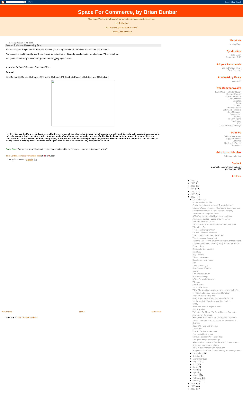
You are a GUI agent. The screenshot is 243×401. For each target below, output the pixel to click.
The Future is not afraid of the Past (208, 235)
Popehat (237, 105)
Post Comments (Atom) (27, 317)
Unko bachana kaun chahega (206, 345)
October (197, 356)
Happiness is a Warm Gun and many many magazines (217, 350)
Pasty (238, 103)
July (195, 364)
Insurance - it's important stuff (206, 213)
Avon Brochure (234, 70)
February (197, 378)
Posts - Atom (235, 55)
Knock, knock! (199, 309)
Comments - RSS (233, 57)
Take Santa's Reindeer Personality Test (23, 156)
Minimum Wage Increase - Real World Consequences (216, 208)
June (195, 367)
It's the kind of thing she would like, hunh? (211, 301)
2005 (193, 389)
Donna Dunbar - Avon (231, 68)
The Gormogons (233, 119)
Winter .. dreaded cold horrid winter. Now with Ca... (215, 320)
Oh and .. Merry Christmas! (205, 232)
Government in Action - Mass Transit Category (213, 205)
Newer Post (7, 312)
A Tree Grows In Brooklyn (204, 279)
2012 (193, 186)
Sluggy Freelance (233, 138)
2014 (193, 180)
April (195, 372)
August (196, 361)
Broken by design (200, 276)
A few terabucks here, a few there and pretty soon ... (216, 342)
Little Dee (237, 141)
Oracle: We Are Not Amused (205, 331)
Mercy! (196, 271)
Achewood (236, 145)
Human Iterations (233, 96)
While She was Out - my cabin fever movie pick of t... (216, 290)
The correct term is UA (203, 334)
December (198, 200)
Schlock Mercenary (232, 136)
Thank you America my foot (205, 238)
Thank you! (197, 328)
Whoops (196, 282)
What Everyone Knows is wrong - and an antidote (214, 224)
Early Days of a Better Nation (228, 92)
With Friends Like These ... (204, 221)
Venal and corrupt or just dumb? (207, 307)
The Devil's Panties (232, 143)
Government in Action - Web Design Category (213, 210)
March (196, 375)
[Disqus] (83, 200)
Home (82, 312)
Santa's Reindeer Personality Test (23, 45)
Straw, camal (198, 285)
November (198, 353)
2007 (193, 383)
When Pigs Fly (199, 227)
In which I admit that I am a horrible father (211, 293)
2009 (193, 194)
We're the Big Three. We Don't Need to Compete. (215, 312)
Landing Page (235, 44)
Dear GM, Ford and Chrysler (205, 326)
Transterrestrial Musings (230, 125)
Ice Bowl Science (200, 287)
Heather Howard (233, 94)
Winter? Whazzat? (201, 257)
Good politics (198, 246)
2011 (193, 189)
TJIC (239, 123)
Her (194, 263)
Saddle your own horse (203, 260)
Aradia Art (236, 81)
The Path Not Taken (201, 274)
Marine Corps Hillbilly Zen (204, 296)
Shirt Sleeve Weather (202, 268)
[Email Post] (35, 160)
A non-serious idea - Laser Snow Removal (211, 219)
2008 (193, 197)
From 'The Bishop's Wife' (204, 230)
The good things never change (206, 339)
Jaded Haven (235, 98)
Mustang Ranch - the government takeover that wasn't (217, 241)
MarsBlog (237, 101)
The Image (236, 121)
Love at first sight (200, 265)
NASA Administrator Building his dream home (212, 216)
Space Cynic (235, 114)
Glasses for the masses (203, 249)
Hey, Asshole (198, 254)
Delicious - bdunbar (232, 156)
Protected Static (234, 107)
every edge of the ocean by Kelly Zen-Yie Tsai (213, 298)
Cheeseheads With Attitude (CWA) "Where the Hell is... (217, 243)
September (198, 359)
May (195, 370)
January (197, 381)
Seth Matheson (234, 112)
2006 (193, 386)
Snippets (196, 323)
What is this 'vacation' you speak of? (209, 348)
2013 (193, 183)
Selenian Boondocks (232, 110)
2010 (193, 191)
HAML (195, 304)
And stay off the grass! (202, 315)
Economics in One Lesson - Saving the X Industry (215, 317)
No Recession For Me (202, 202)
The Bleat (236, 116)
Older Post (156, 312)
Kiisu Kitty (197, 252)
